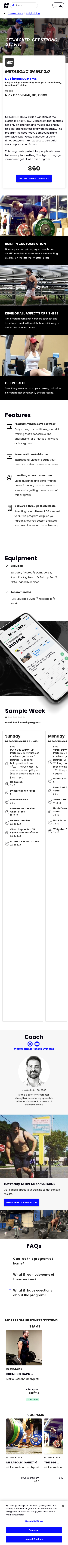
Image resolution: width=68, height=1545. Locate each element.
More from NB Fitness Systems (34, 1049)
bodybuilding (33, 13)
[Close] (62, 1505)
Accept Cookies (34, 1539)
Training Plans (15, 13)
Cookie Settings (34, 1521)
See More (31, 1359)
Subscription (32, 1389)
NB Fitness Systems (21, 79)
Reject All (34, 1530)
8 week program (30, 1477)
